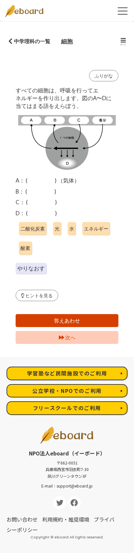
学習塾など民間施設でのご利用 (67, 373)
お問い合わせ (22, 519)
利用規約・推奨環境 (65, 519)
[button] (37, 295)
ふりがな (104, 75)
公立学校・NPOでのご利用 (67, 390)
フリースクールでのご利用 (67, 408)
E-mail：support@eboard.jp (67, 485)
